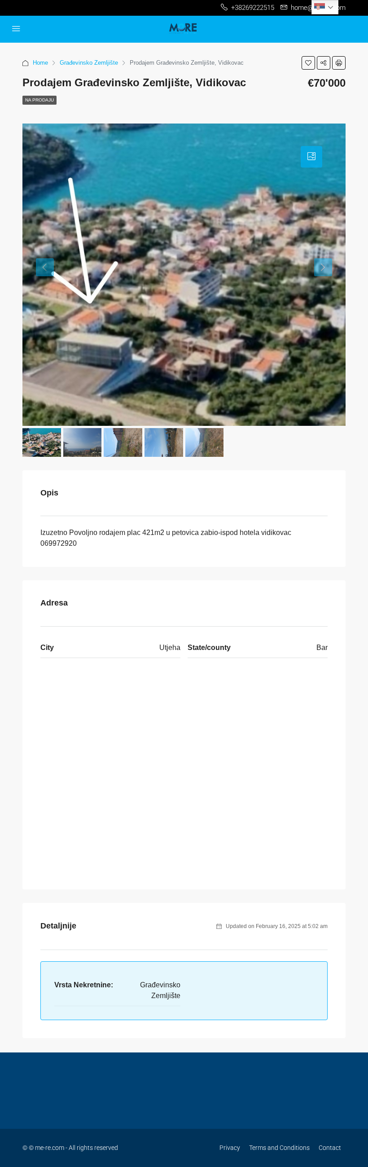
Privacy (229, 1147)
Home (40, 62)
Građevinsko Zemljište (89, 62)
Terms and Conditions (279, 1147)
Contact (330, 1147)
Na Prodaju (39, 99)
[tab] (311, 157)
